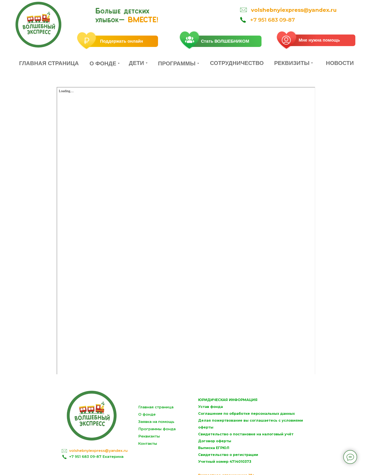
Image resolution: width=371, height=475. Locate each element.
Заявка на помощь (156, 421)
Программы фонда (157, 429)
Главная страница (155, 407)
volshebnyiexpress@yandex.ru (98, 450)
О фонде (147, 414)
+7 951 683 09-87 (272, 20)
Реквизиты (149, 436)
